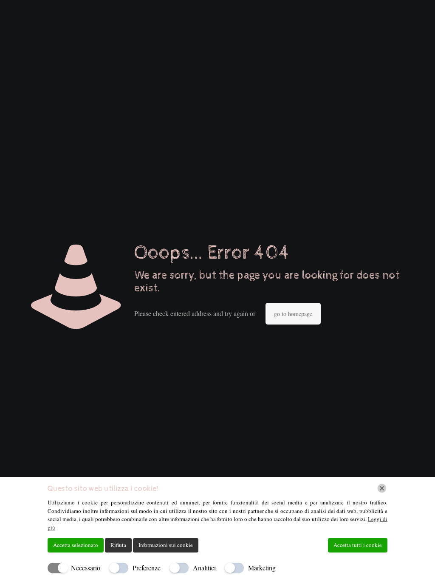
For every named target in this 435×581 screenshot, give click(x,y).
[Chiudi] (381, 488)
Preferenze (147, 567)
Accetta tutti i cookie (357, 545)
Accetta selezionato (75, 545)
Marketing (262, 567)
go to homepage (293, 314)
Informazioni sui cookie (165, 545)
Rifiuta (118, 545)
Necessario (85, 567)
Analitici (204, 567)
